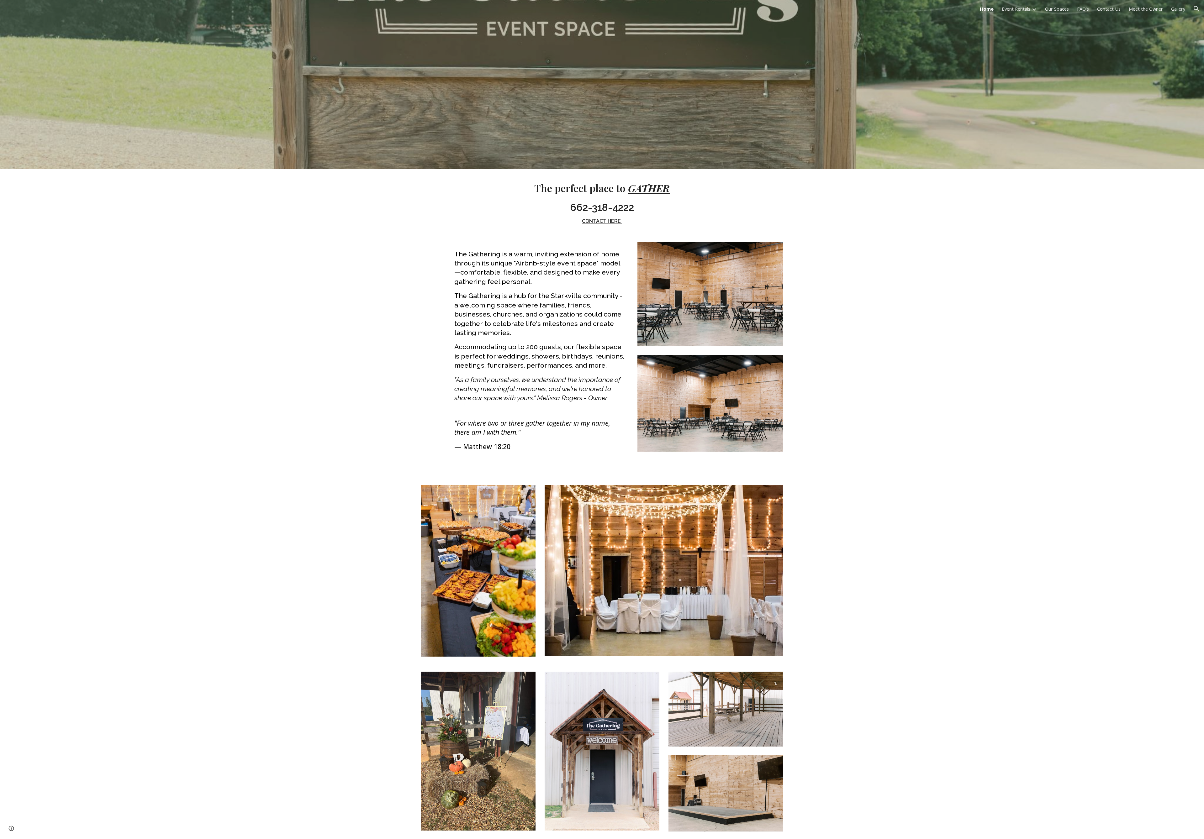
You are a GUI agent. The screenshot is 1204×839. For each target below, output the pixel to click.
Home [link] (987, 9)
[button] (1196, 8)
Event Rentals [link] (1016, 9)
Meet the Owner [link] (1146, 9)
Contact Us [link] (1109, 9)
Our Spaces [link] (1057, 9)
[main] (602, 202)
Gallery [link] (1178, 9)
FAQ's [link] (1083, 9)
